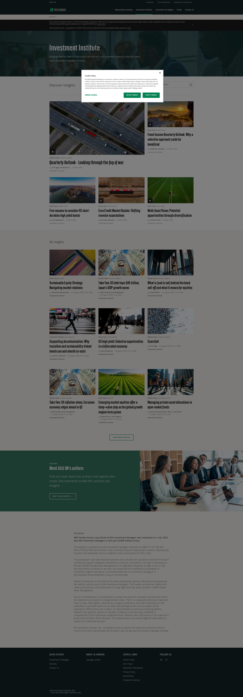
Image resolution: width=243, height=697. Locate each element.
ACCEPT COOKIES (151, 95)
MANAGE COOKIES (91, 95)
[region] (122, 86)
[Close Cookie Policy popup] (160, 73)
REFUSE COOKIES (132, 95)
